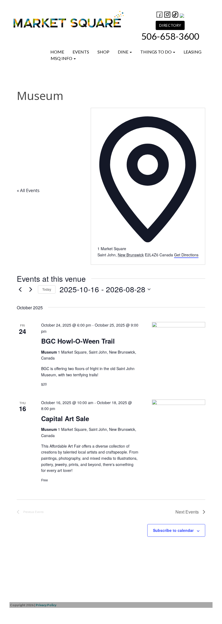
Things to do (156, 51)
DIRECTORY (170, 25)
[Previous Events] (20, 289)
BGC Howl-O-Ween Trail (78, 340)
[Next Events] (30, 289)
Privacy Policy (46, 605)
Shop (103, 51)
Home (57, 51)
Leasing (192, 51)
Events (81, 51)
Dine (123, 51)
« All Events (28, 190)
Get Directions (186, 254)
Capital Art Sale (65, 418)
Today (46, 289)
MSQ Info (62, 58)
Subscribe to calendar (173, 530)
